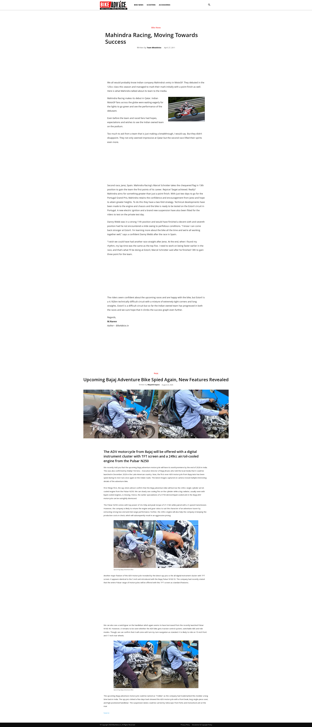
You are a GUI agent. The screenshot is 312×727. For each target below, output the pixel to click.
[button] (209, 4)
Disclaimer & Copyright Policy (202, 725)
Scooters (151, 5)
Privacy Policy (185, 725)
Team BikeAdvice (154, 48)
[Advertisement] (156, 18)
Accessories (164, 5)
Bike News (138, 5)
